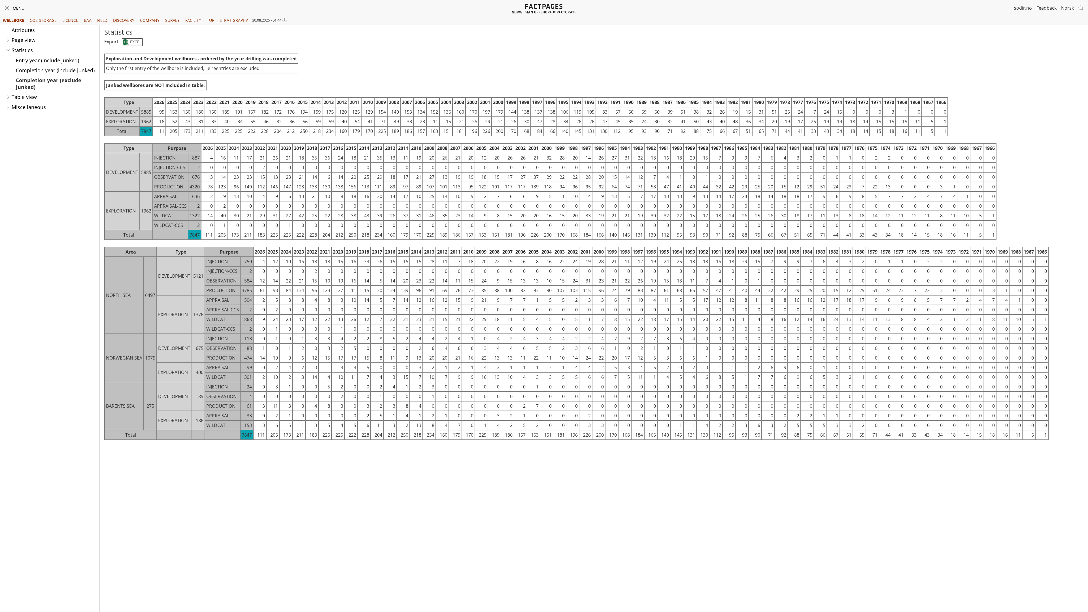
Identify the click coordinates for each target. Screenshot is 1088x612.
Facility (193, 20)
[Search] (1081, 8)
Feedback (1046, 8)
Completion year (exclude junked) (48, 84)
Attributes (23, 30)
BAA (88, 20)
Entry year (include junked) (47, 60)
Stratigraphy (234, 20)
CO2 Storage (43, 20)
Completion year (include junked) (55, 70)
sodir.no (1023, 8)
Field (102, 20)
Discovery (123, 20)
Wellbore (13, 20)
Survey (172, 20)
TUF (210, 20)
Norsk (1067, 8)
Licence (70, 20)
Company (150, 20)
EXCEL (135, 41)
